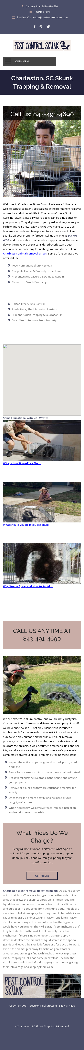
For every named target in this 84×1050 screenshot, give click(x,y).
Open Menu (22, 61)
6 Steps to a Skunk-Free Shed (22, 463)
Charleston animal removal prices (25, 253)
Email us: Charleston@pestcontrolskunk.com (42, 17)
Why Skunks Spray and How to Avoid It (28, 586)
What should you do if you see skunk (26, 525)
